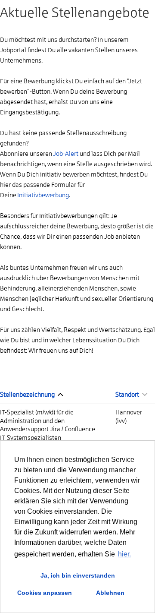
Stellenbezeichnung (28, 394)
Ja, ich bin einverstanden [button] (77, 575)
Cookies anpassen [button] (44, 592)
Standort (127, 394)
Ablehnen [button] (110, 592)
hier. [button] (124, 554)
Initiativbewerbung (43, 195)
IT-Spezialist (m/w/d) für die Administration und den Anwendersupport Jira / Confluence (47, 421)
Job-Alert (65, 153)
